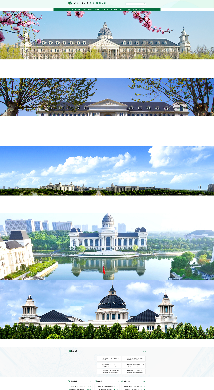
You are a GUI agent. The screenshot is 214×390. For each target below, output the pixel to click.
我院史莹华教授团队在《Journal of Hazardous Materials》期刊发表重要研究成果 (114, 124)
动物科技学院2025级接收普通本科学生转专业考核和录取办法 (83, 131)
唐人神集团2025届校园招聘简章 (131, 161)
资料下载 (141, 9)
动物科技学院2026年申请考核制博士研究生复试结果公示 (136, 131)
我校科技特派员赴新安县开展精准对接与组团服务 (108, 165)
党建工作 (116, 9)
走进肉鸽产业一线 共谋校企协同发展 (78, 117)
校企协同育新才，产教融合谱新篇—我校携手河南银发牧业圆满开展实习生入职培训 (88, 127)
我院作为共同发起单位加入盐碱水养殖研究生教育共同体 (109, 134)
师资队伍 (97, 9)
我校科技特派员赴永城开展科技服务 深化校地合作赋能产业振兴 (111, 148)
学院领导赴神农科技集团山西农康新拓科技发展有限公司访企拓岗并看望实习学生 (115, 151)
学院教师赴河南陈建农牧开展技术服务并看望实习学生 (82, 120)
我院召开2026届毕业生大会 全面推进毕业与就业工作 (135, 151)
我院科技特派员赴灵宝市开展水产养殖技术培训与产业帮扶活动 (111, 158)
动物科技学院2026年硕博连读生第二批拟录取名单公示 (136, 120)
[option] (82, 97)
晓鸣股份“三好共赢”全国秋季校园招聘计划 (133, 158)
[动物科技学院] (87, 6)
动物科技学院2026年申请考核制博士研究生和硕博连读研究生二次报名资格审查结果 (142, 127)
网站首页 (71, 9)
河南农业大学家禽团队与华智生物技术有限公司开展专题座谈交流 (111, 120)
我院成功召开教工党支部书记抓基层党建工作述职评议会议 (83, 165)
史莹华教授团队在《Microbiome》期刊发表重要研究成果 (109, 131)
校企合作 (129, 9)
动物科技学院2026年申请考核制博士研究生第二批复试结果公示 (138, 117)
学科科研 (90, 9)
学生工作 (122, 9)
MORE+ (144, 82)
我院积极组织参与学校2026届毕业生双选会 (133, 148)
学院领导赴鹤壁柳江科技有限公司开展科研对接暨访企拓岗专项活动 (112, 161)
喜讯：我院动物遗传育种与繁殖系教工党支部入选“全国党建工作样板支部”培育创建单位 (89, 148)
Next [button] (203, 44)
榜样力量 (135, 9)
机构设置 (84, 9)
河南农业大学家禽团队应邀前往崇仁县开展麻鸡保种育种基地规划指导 (112, 155)
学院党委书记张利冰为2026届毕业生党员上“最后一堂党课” (83, 158)
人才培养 (103, 9)
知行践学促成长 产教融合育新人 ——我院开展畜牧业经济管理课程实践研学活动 (88, 134)
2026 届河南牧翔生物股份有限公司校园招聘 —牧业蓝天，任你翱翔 (138, 155)
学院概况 (77, 9)
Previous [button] (10, 44)
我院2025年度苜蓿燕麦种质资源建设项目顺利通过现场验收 (110, 127)
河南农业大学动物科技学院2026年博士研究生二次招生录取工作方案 (139, 124)
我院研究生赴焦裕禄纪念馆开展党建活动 (79, 161)
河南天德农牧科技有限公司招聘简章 (132, 165)
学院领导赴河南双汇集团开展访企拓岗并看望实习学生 (82, 124)
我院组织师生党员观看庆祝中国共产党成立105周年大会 (82, 155)
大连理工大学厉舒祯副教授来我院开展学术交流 (107, 117)
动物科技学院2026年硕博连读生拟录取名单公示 (134, 134)
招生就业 (109, 9)
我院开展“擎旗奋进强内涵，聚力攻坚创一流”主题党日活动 (83, 151)
